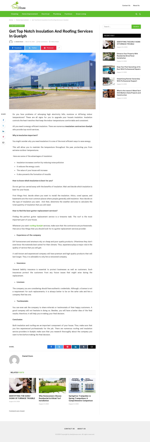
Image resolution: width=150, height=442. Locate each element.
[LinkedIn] (3, 131)
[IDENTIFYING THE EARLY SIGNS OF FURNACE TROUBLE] (22, 385)
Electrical (46, 14)
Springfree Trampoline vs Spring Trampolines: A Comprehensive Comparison (81, 398)
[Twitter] (3, 125)
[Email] (3, 142)
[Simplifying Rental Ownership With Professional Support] (109, 81)
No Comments (43, 41)
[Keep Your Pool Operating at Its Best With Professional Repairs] (109, 70)
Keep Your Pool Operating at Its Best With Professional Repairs (129, 68)
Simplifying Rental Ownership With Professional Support (128, 80)
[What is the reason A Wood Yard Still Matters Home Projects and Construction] (109, 93)
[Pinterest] (3, 137)
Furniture (68, 14)
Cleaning (14, 14)
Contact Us (126, 5)
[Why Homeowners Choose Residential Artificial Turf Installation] (52, 385)
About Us (136, 5)
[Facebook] (3, 120)
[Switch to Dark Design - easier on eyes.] (140, 14)
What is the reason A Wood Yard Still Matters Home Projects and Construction (129, 93)
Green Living (81, 14)
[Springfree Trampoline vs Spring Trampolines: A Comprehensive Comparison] (82, 385)
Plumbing (57, 14)
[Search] (136, 14)
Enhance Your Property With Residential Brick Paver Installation (127, 56)
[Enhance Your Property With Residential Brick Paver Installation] (109, 56)
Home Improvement (30, 14)
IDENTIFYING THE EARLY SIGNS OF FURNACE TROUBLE (22, 397)
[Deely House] (17, 5)
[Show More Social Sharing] (59, 48)
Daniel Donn (19, 41)
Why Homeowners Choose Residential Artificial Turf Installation (50, 398)
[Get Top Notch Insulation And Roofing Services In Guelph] (52, 81)
